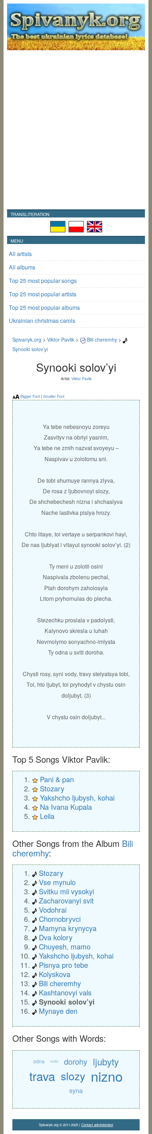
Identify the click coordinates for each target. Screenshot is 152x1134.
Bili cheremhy (102, 339)
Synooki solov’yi (30, 349)
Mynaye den (58, 1011)
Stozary (52, 788)
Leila (47, 816)
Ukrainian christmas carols (42, 320)
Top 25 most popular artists (42, 294)
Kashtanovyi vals (65, 992)
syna (76, 1090)
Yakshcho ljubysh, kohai (77, 797)
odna (39, 1061)
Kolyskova (54, 974)
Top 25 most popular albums (44, 307)
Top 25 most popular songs (43, 281)
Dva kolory (55, 937)
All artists (20, 254)
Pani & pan (57, 779)
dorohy (75, 1061)
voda (54, 1061)
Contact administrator (97, 1124)
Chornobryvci (60, 919)
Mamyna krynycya (68, 928)
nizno (107, 1076)
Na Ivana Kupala (66, 807)
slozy (73, 1076)
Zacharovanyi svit (66, 900)
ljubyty (106, 1061)
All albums (22, 267)
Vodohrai (52, 910)
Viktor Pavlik (60, 339)
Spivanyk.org (26, 339)
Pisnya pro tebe (63, 965)
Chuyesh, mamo (64, 946)
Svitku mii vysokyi (66, 891)
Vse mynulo (57, 882)
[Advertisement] (76, 130)
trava (42, 1076)
